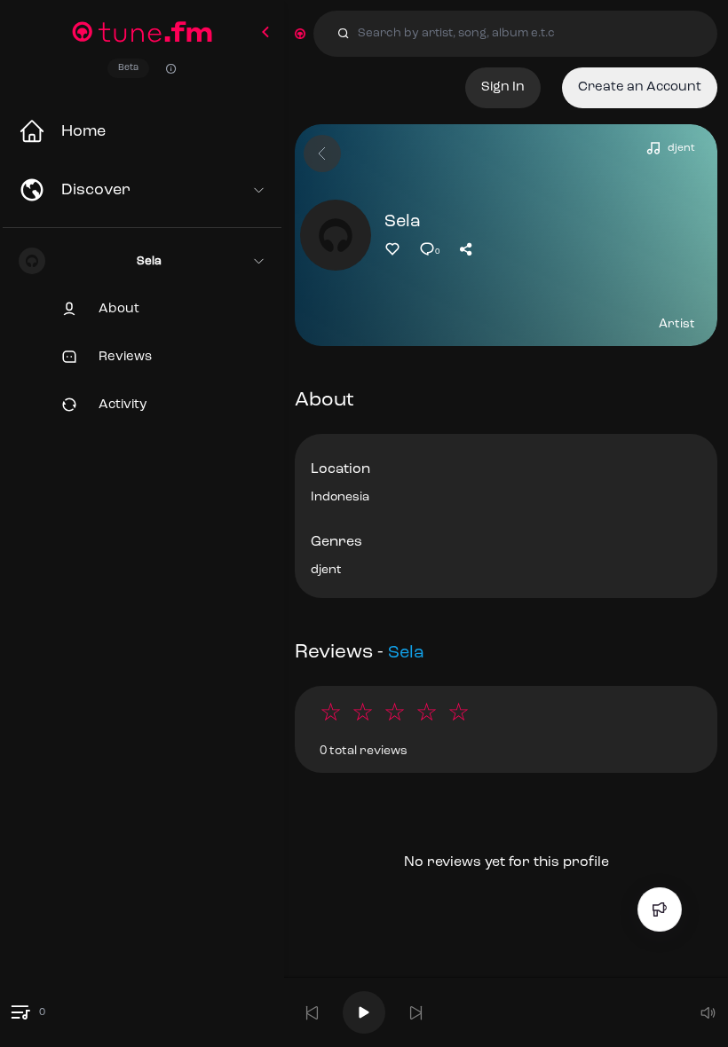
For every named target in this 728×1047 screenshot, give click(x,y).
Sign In (503, 87)
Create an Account (639, 87)
